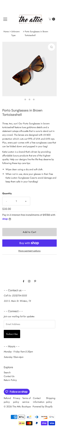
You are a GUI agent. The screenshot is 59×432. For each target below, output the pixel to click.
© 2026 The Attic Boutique (17, 406)
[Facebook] (23, 281)
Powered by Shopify (42, 406)
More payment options (29, 250)
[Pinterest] (35, 281)
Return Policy (10, 380)
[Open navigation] (5, 19)
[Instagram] (29, 281)
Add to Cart (29, 232)
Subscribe (12, 334)
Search (7, 372)
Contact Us (9, 376)
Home (6, 31)
